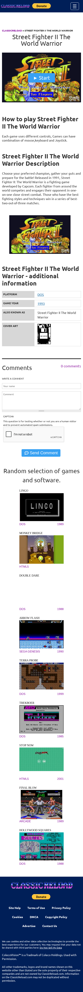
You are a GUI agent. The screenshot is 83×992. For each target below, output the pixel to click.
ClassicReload (12, 30)
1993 (41, 303)
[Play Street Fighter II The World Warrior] (41, 101)
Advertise (28, 926)
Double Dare (29, 575)
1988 (60, 609)
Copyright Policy (56, 917)
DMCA (34, 917)
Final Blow (28, 787)
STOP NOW (26, 745)
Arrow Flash (29, 618)
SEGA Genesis (29, 651)
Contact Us (49, 926)
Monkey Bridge (31, 533)
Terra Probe (28, 660)
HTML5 (24, 566)
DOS (40, 294)
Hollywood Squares (35, 830)
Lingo (23, 490)
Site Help (15, 908)
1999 (60, 694)
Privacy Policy (61, 908)
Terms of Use (36, 908)
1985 (60, 736)
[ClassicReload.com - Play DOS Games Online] (15, 6)
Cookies (17, 917)
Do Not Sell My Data (51, 947)
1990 (60, 651)
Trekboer (26, 702)
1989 (60, 524)
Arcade (25, 821)
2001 (60, 778)
